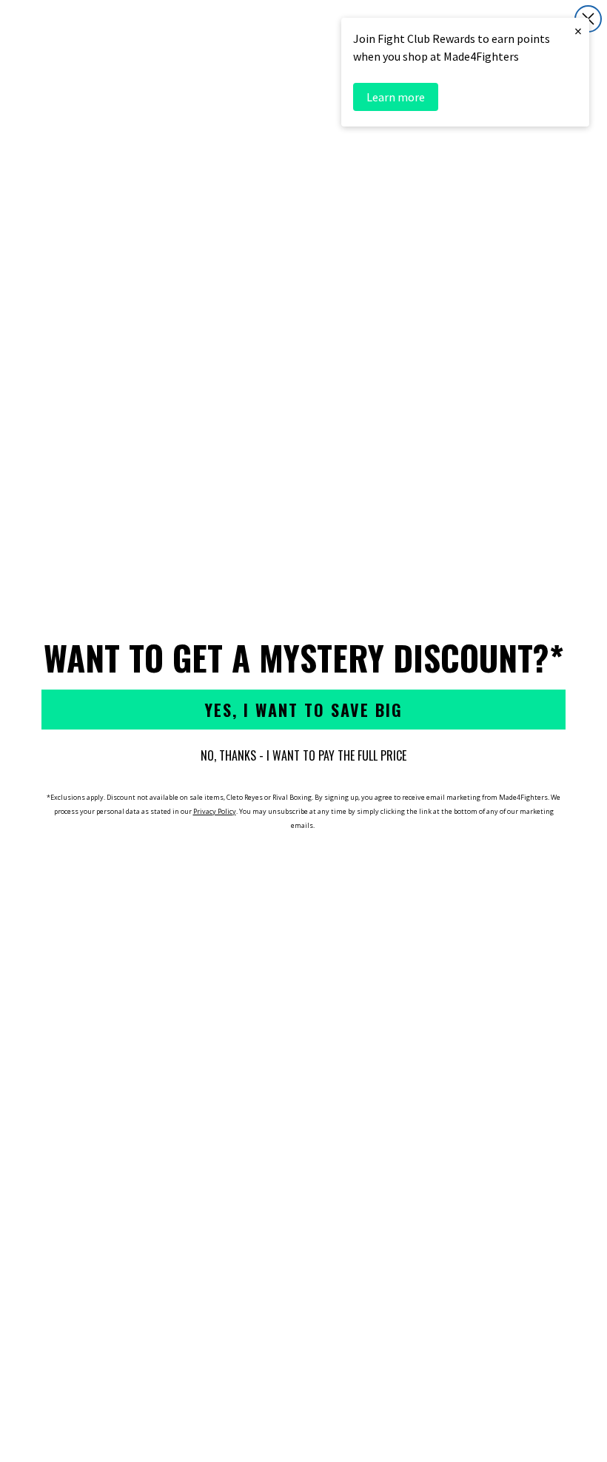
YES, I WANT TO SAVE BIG (303, 709)
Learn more (395, 97)
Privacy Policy (214, 811)
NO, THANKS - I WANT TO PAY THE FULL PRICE (303, 755)
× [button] (578, 30)
